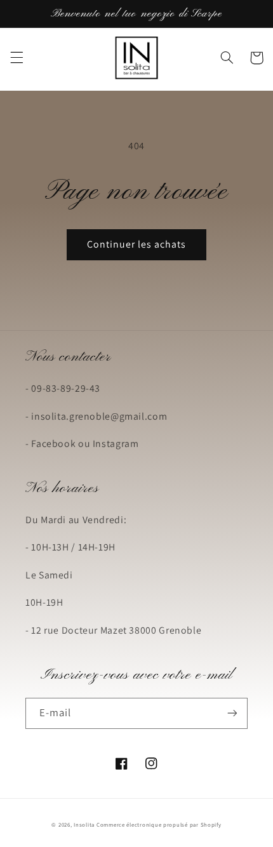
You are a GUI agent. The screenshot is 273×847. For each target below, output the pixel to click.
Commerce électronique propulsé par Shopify (159, 825)
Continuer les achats (137, 244)
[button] (16, 57)
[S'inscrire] (232, 713)
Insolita (84, 825)
